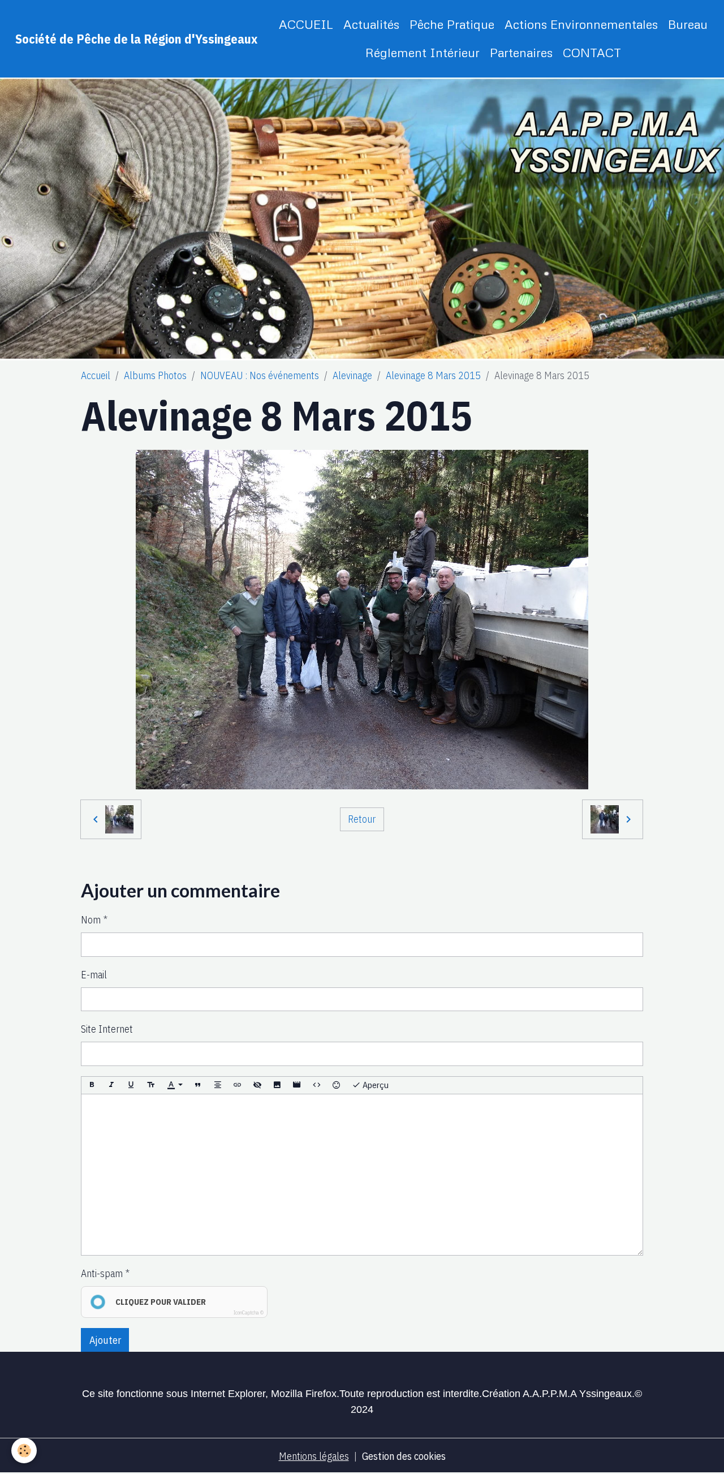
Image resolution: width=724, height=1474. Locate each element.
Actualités (371, 24)
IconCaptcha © (249, 1312)
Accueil (95, 375)
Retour (362, 819)
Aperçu (375, 1084)
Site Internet (107, 1028)
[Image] (277, 1085)
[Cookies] (24, 1450)
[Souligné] (131, 1085)
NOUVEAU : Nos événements (259, 375)
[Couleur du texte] (174, 1085)
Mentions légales (314, 1456)
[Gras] (91, 1085)
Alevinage (352, 375)
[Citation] (198, 1085)
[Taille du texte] (151, 1085)
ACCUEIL (306, 24)
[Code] (317, 1085)
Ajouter (105, 1340)
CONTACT (592, 52)
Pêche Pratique (452, 24)
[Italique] (111, 1085)
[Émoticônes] (336, 1085)
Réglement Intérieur (422, 52)
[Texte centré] (218, 1085)
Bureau (688, 24)
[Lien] (237, 1085)
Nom (91, 919)
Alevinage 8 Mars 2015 (433, 375)
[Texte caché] (257, 1085)
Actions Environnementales (581, 24)
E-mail (94, 974)
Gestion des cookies (404, 1456)
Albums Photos (155, 375)
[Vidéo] (297, 1085)
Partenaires (521, 52)
